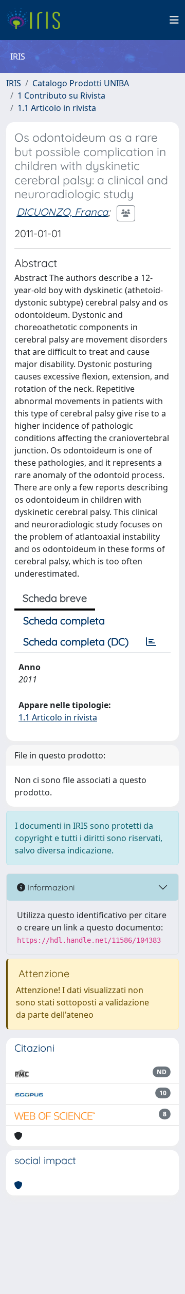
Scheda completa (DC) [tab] (75, 641)
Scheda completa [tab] (64, 620)
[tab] (151, 642)
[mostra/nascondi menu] (174, 20)
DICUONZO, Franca (62, 211)
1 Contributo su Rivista (61, 95)
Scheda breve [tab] (55, 598)
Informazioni (50, 887)
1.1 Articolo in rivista (56, 107)
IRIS (13, 83)
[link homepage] (37, 20)
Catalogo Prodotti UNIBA (80, 83)
